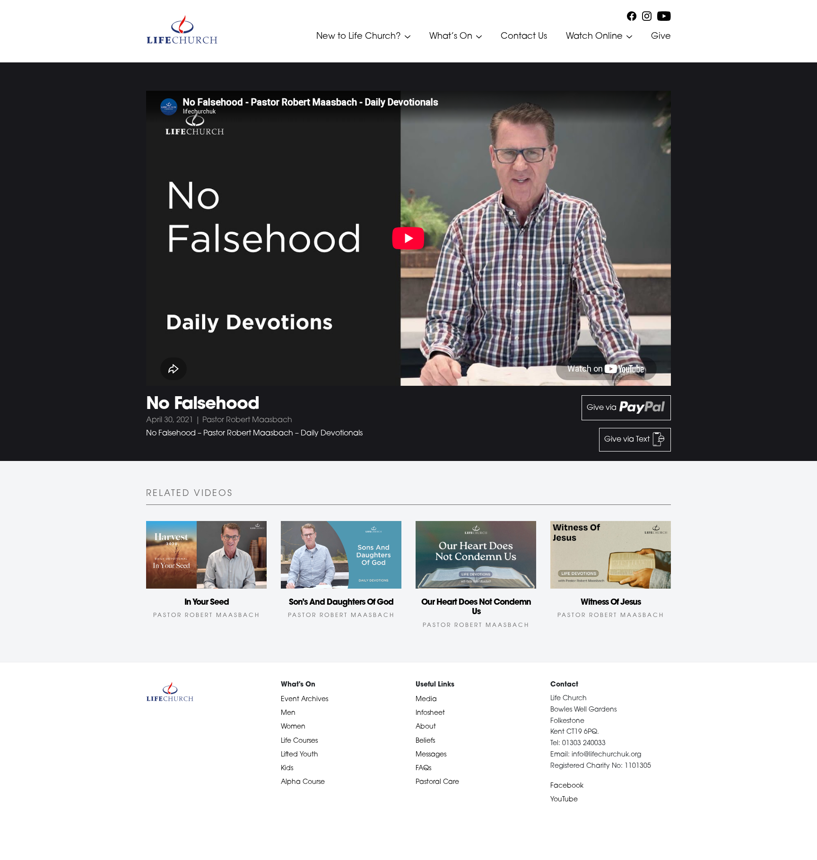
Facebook (566, 786)
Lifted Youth (299, 754)
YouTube (564, 799)
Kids (287, 768)
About (426, 726)
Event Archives (304, 699)
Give (661, 37)
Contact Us (524, 37)
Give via (602, 408)
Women (293, 726)
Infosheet (430, 713)
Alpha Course (303, 782)
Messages (431, 754)
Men (288, 713)
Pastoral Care (437, 782)
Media (426, 699)
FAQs (423, 768)
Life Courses (299, 741)
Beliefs (425, 741)
